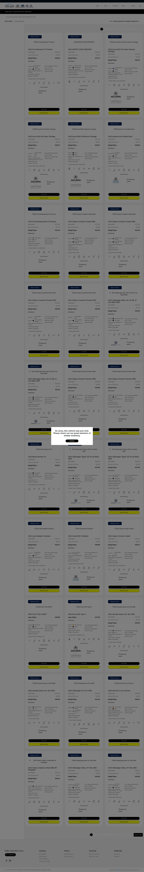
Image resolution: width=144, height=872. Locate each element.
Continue (72, 441)
